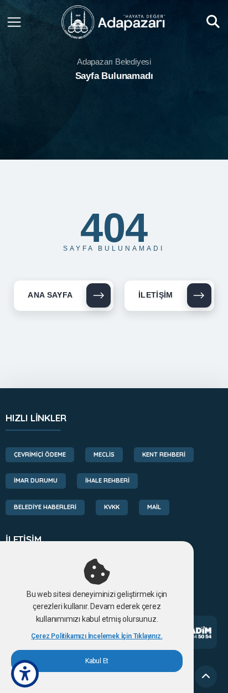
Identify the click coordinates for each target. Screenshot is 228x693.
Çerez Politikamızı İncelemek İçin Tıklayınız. (96, 636)
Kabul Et (96, 661)
